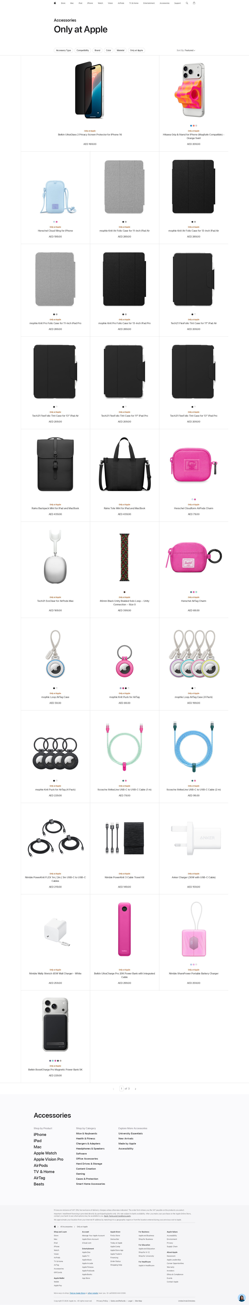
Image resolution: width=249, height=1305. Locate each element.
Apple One (86, 1252)
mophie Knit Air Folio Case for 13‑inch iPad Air (193, 230)
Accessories (59, 1269)
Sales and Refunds (118, 1301)
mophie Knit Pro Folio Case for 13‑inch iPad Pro (124, 323)
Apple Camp (115, 1247)
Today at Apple (116, 1243)
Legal (130, 1301)
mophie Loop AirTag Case (55, 697)
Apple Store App (116, 1250)
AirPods (57, 1258)
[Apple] (55, 1226)
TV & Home (58, 1261)
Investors (170, 1271)
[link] (242, 1298)
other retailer (93, 1293)
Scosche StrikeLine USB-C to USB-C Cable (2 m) (194, 789)
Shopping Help (116, 1265)
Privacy (170, 1243)
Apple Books (87, 1274)
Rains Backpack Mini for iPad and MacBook (55, 508)
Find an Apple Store (77, 1293)
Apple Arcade (87, 1263)
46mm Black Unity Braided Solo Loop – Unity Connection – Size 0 (124, 602)
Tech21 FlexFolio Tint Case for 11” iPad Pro (124, 415)
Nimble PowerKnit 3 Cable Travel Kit (124, 877)
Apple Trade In (116, 1254)
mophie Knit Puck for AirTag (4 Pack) (55, 789)
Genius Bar (114, 1239)
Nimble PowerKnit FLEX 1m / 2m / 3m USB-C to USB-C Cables (55, 879)
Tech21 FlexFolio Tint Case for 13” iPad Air (55, 415)
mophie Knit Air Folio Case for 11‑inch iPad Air (124, 230)
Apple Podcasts (88, 1271)
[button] (187, 3)
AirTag (56, 1265)
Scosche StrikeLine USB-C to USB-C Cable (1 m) (124, 789)
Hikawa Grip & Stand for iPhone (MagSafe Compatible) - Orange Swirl (193, 136)
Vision (56, 1254)
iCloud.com (86, 1243)
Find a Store (115, 1236)
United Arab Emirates (186, 1301)
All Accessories (66, 1227)
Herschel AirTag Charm (193, 600)
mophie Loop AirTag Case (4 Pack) (194, 697)
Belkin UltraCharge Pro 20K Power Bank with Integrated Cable (124, 975)
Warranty (170, 1267)
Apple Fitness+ (88, 1267)
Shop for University (146, 1256)
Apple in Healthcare (146, 1266)
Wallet (56, 1282)
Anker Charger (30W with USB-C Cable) (194, 877)
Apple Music (87, 1260)
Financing (114, 1258)
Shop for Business (146, 1239)
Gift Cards (58, 1272)
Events (169, 1278)
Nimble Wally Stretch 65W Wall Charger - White (55, 973)
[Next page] (135, 1088)
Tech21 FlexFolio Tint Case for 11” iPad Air (194, 323)
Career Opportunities (175, 1263)
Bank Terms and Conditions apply (117, 1216)
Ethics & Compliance (175, 1274)
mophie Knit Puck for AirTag (124, 697)
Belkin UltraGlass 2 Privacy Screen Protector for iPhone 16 (90, 134)
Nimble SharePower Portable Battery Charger (193, 973)
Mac (55, 1239)
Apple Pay (58, 1286)
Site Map (138, 1301)
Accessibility (172, 1236)
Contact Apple (172, 1282)
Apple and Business (146, 1236)
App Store (86, 1278)
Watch (56, 1250)
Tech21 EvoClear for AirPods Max (55, 600)
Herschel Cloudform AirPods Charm (193, 508)
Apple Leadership (174, 1260)
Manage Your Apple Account (93, 1236)
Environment (172, 1239)
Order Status (115, 1261)
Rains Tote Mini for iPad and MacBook (124, 508)
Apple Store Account (90, 1239)
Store (56, 1236)
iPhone (56, 1247)
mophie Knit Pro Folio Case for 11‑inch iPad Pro (55, 323)
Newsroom (171, 1256)
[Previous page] (113, 1088)
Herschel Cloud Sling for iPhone (55, 230)
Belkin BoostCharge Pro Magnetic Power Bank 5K (55, 1069)
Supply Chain (172, 1247)
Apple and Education (147, 1249)
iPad (55, 1243)
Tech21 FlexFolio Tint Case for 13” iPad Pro (193, 415)
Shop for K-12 (144, 1252)
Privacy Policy (102, 1301)
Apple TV (85, 1256)
